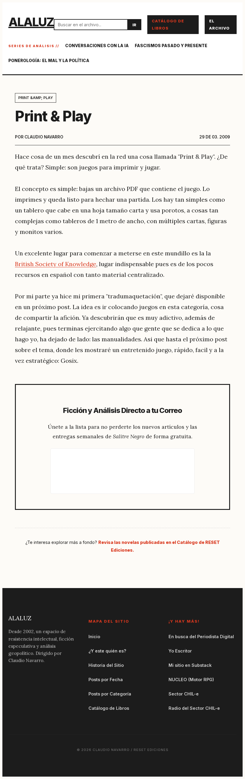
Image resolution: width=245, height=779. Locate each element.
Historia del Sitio (106, 665)
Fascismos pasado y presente (171, 45)
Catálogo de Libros (168, 24)
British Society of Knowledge (55, 264)
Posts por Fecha (105, 679)
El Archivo (219, 24)
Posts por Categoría (109, 693)
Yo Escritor (180, 650)
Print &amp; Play (35, 97)
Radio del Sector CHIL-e (194, 708)
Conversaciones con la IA (97, 45)
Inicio (94, 636)
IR (134, 24)
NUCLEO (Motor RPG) (191, 679)
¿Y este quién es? (107, 650)
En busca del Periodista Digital (201, 636)
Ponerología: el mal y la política (48, 60)
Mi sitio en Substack (190, 665)
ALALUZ (31, 22)
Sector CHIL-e (184, 693)
